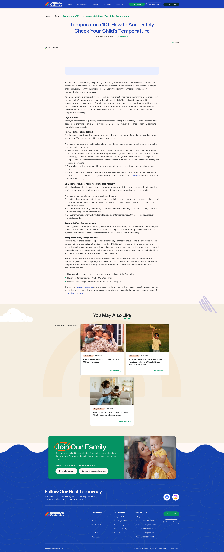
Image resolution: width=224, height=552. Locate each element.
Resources (96, 537)
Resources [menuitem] (119, 4)
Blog (57, 16)
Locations (95, 529)
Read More (114, 371)
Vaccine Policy (174, 548)
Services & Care (97, 525)
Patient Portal (171, 4)
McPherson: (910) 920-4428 (146, 525)
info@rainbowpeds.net (144, 517)
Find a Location (66, 471)
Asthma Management (121, 525)
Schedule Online (154, 4)
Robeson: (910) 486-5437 (145, 521)
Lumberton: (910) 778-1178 (145, 533)
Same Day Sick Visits (121, 521)
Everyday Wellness (120, 517)
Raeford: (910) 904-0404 (145, 537)
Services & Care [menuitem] (82, 4)
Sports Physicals (120, 533)
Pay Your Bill (137, 4)
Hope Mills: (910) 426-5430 (145, 529)
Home (47, 16)
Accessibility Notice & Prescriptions (145, 548)
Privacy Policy (163, 548)
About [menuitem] (70, 4)
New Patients (96, 533)
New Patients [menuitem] (107, 4)
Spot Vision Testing (120, 529)
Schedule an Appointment (93, 471)
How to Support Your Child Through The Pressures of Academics (110, 413)
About (94, 521)
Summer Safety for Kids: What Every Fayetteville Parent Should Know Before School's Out (147, 362)
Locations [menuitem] (95, 4)
